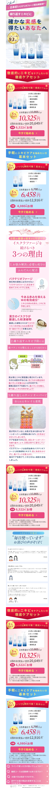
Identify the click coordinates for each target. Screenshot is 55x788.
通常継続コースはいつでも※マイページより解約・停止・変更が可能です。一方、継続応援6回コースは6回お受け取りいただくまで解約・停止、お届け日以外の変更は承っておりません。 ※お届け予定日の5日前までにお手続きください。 (27, 771)
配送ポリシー (25, 785)
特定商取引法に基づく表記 (32, 785)
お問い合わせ (20, 785)
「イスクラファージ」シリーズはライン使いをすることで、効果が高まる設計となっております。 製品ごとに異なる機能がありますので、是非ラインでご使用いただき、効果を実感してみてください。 (27, 766)
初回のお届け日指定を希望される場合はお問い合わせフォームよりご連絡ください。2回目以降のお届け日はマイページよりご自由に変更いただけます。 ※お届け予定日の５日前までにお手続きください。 (27, 776)
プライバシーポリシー (41, 785)
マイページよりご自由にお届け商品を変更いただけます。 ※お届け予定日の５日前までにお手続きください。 (27, 781)
